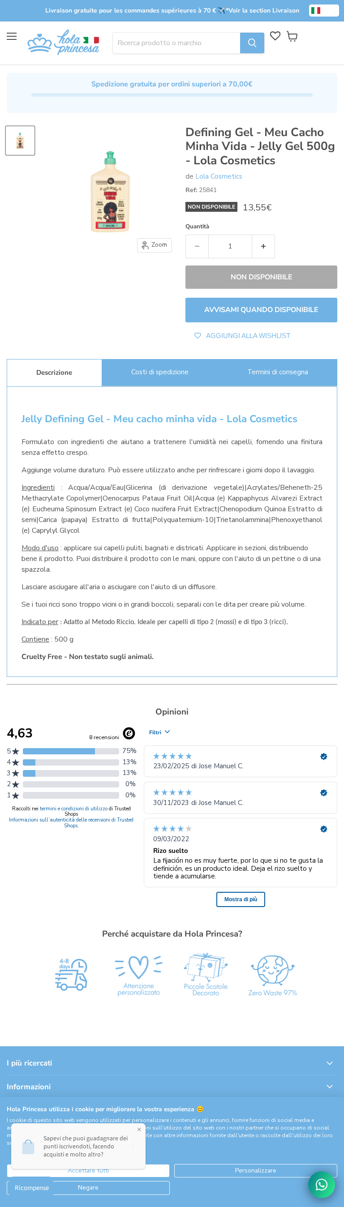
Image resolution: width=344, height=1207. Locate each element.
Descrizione (54, 372)
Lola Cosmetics (218, 176)
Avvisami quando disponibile (261, 310)
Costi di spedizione (160, 372)
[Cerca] (252, 43)
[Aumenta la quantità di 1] (263, 246)
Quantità (197, 226)
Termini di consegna (277, 372)
